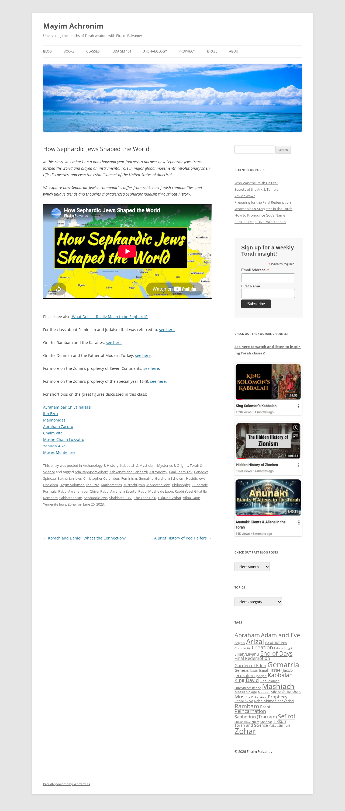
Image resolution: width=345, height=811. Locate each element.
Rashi (265, 706)
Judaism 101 (122, 51)
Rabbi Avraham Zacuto (118, 491)
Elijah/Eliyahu (246, 654)
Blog (47, 51)
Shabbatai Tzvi (120, 497)
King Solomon (270, 681)
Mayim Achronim (73, 26)
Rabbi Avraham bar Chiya (78, 491)
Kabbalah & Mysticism (138, 465)
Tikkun (279, 721)
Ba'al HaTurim (276, 643)
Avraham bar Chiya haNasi (67, 407)
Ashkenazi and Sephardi (128, 471)
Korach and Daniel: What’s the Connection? (84, 538)
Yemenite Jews (54, 504)
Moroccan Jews (158, 484)
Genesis (241, 670)
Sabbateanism (70, 497)
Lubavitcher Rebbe (247, 688)
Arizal (255, 641)
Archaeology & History (101, 465)
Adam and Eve (280, 635)
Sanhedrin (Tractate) (255, 716)
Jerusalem (244, 675)
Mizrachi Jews (134, 484)
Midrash (264, 692)
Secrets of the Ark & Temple (256, 189)
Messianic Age (245, 692)
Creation (262, 647)
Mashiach (278, 686)
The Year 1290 (145, 497)
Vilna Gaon (191, 497)
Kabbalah (280, 675)
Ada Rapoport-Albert (91, 471)
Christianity (242, 648)
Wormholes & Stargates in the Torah (263, 208)
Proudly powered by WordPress (66, 784)
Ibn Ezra (50, 413)
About (234, 51)
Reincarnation (250, 711)
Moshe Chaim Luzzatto (63, 439)
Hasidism (50, 484)
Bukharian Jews (69, 478)
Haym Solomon (72, 484)
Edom (278, 648)
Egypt (288, 648)
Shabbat (266, 722)
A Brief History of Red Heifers (183, 538)
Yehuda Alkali (55, 445)
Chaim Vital (53, 433)
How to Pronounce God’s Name (259, 215)
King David (246, 680)
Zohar (72, 504)
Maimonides (54, 420)
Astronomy (158, 471)
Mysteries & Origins (172, 465)
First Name (250, 286)
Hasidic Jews (195, 478)
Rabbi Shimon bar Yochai (274, 700)
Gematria (146, 478)
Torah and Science (251, 725)
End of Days (276, 653)
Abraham (247, 635)
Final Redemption (252, 658)
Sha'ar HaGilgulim (246, 722)
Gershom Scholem (169, 478)
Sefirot (286, 716)
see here (167, 329)
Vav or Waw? (244, 195)
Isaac (254, 670)
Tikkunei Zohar (169, 497)
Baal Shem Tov (180, 471)
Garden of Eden (250, 665)
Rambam (50, 497)
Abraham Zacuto (58, 426)
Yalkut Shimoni (279, 725)
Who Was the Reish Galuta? (256, 182)
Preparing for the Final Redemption (262, 202)
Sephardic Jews (96, 497)
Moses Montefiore (59, 452)
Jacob (288, 670)
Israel (212, 51)
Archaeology (155, 51)
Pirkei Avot (259, 697)
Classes (93, 51)
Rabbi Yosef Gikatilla (191, 491)
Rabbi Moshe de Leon (155, 491)
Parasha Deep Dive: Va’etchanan (260, 221)
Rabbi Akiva (243, 700)
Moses (242, 696)
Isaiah (264, 670)
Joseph (261, 675)
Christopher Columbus (101, 478)
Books (69, 51)
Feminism (129, 478)
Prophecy (187, 51)
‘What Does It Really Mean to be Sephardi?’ (109, 316)
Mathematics (111, 484)
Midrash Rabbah (286, 691)
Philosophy (181, 484)
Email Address (255, 270)
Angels (239, 642)
